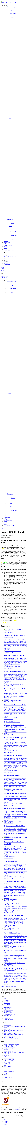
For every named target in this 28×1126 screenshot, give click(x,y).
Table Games (12, 231)
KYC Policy (7, 1062)
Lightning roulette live (9, 1014)
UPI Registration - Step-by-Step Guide (13, 1030)
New (12, 11)
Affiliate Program (8, 1054)
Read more (6, 649)
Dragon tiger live (8, 1012)
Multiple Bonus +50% (9, 1073)
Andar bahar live (8, 1007)
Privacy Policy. (18, 1109)
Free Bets (6, 1049)
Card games (7, 1004)
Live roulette (7, 1017)
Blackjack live (7, 1008)
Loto (10, 228)
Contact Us (6, 1055)
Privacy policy (7, 1066)
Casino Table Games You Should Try (13, 1036)
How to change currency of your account (14, 1052)
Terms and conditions (9, 1058)
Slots (12, 17)
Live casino (6, 1000)
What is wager (7, 1025)
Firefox (6, 1121)
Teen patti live (7, 1015)
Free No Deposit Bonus (9, 1047)
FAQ (5, 243)
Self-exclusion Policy (9, 1060)
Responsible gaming (9, 1059)
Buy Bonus (13, 235)
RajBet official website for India (11, 1044)
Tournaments (7, 242)
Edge (5, 1124)
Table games (7, 1003)
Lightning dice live (8, 1010)
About (5, 249)
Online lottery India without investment (13, 1034)
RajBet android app (8, 1051)
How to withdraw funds (9, 1033)
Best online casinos (8, 1019)
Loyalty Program (8, 245)
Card (10, 226)
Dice (12, 239)
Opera (5, 1122)
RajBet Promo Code (9, 1048)
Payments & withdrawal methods (12, 1038)
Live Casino (12, 13)
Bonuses (6, 241)
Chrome (6, 1120)
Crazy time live (7, 1011)
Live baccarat (7, 1018)
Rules (5, 248)
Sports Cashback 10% (9, 1071)
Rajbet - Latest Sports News (11, 1045)
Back (2, 528)
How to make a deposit (9, 1032)
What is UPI (7, 1029)
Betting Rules (7, 1063)
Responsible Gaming (9, 250)
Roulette (13, 223)
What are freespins (8, 1037)
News (5, 246)
